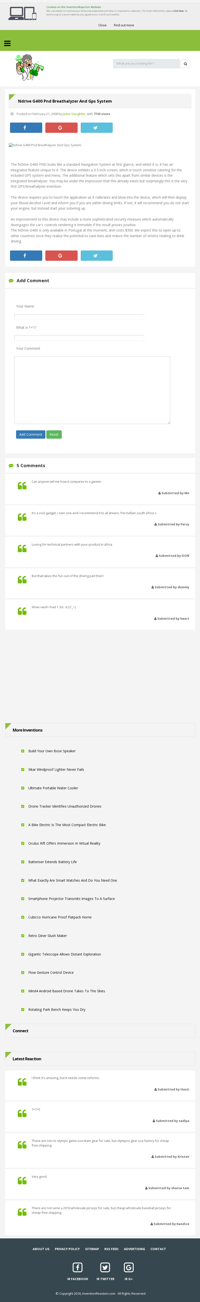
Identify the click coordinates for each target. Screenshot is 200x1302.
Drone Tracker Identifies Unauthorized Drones (64, 806)
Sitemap (92, 1249)
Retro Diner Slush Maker (47, 935)
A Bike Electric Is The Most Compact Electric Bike (66, 824)
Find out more (124, 25)
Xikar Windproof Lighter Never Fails (55, 769)
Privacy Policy (67, 1249)
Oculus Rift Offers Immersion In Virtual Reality (63, 843)
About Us (41, 1249)
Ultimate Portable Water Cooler (52, 788)
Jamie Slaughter (74, 114)
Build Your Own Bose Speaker (51, 751)
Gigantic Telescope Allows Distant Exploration (64, 954)
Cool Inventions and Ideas (29, 67)
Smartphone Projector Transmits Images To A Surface (71, 898)
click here (179, 10)
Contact (158, 1249)
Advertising (134, 1249)
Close (102, 25)
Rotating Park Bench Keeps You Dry (56, 1009)
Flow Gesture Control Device (50, 972)
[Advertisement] (99, 674)
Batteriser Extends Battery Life (52, 861)
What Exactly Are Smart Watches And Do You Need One (72, 880)
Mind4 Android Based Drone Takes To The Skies (66, 991)
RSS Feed (111, 1249)
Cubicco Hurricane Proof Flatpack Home (59, 917)
